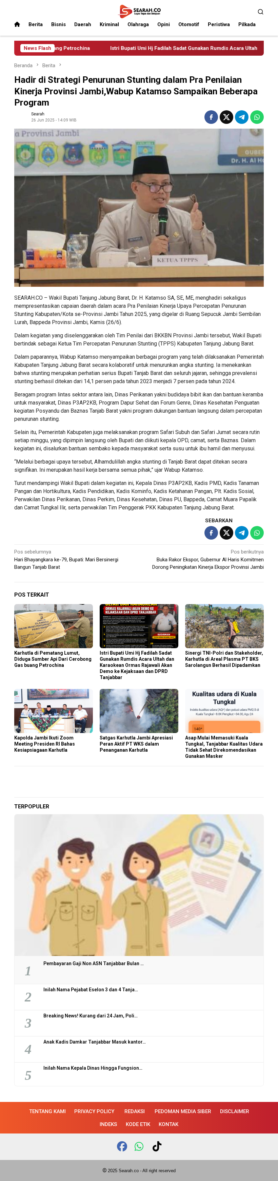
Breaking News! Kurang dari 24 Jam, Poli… (90, 1015)
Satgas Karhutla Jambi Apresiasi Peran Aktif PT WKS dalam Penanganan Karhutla (136, 744)
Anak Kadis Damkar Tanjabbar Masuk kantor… (94, 1042)
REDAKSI (134, 1111)
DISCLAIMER (234, 1111)
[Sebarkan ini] (211, 117)
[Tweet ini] (226, 117)
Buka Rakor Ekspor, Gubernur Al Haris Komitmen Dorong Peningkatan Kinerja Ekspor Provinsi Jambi (208, 559)
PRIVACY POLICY (94, 1111)
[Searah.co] (139, 11)
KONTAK (168, 1124)
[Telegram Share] (242, 117)
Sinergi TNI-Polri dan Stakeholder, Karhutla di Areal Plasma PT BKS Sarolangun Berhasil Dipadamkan (224, 659)
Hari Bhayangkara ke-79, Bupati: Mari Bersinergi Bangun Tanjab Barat (66, 559)
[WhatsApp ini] (257, 117)
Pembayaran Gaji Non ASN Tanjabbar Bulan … (93, 963)
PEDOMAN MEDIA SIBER (183, 1111)
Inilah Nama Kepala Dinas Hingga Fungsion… (92, 1068)
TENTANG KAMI (47, 1111)
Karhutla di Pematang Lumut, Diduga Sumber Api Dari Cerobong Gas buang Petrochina (53, 659)
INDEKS (108, 1124)
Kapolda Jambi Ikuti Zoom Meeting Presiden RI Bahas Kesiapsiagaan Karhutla (44, 744)
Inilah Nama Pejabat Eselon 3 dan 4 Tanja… (90, 989)
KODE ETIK (138, 1124)
